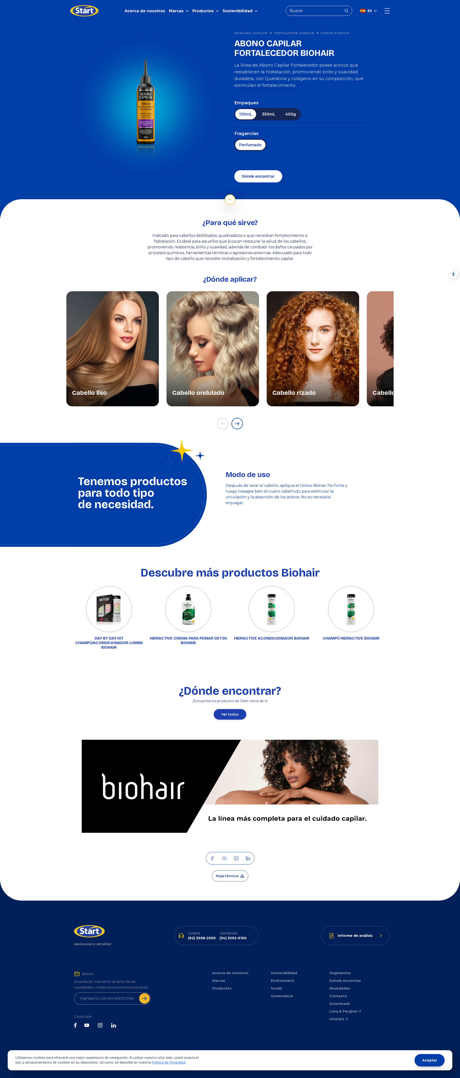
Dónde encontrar (258, 176)
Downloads (339, 1004)
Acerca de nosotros (145, 11)
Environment (282, 981)
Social (276, 988)
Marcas (218, 981)
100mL (245, 114)
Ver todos (230, 714)
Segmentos (340, 973)
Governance (282, 996)
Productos (221, 988)
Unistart (336, 1019)
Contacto (338, 996)
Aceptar (429, 1060)
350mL (269, 114)
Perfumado (250, 145)
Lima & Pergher (343, 1011)
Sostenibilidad (284, 973)
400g (290, 114)
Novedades (339, 988)
